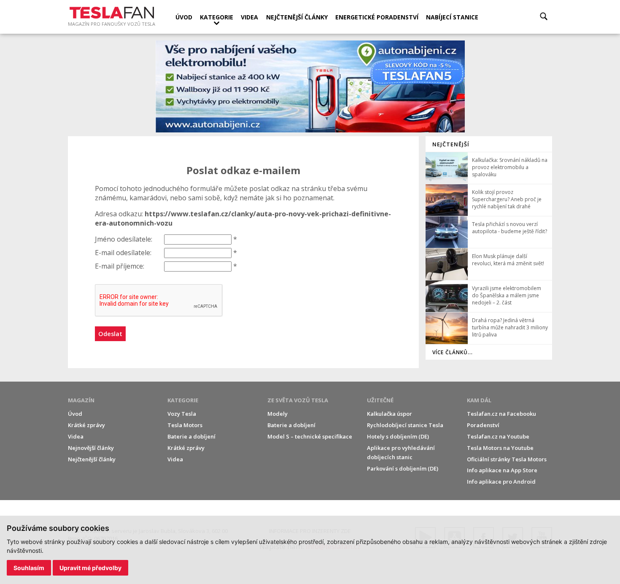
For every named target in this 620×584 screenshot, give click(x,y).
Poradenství (483, 425)
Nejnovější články (91, 448)
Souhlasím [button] (28, 567)
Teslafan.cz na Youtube (498, 436)
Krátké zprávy (86, 425)
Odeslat (110, 334)
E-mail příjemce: (119, 266)
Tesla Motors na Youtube (500, 448)
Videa (249, 17)
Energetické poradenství (376, 17)
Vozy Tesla (181, 413)
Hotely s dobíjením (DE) (398, 436)
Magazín (81, 400)
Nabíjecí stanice (452, 17)
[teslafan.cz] (310, 86)
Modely (277, 413)
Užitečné (380, 400)
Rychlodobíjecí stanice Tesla (405, 425)
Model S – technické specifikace (309, 436)
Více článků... (452, 352)
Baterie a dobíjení (191, 436)
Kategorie (216, 17)
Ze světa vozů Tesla (297, 400)
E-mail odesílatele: (123, 252)
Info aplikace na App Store (502, 470)
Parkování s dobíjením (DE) (402, 468)
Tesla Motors (184, 425)
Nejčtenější (450, 144)
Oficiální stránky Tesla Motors (507, 459)
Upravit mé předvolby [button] (90, 567)
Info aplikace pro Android (501, 481)
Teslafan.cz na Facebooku (501, 413)
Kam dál (479, 400)
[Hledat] (543, 16)
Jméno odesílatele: (123, 239)
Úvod (183, 17)
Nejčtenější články (297, 17)
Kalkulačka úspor (389, 413)
